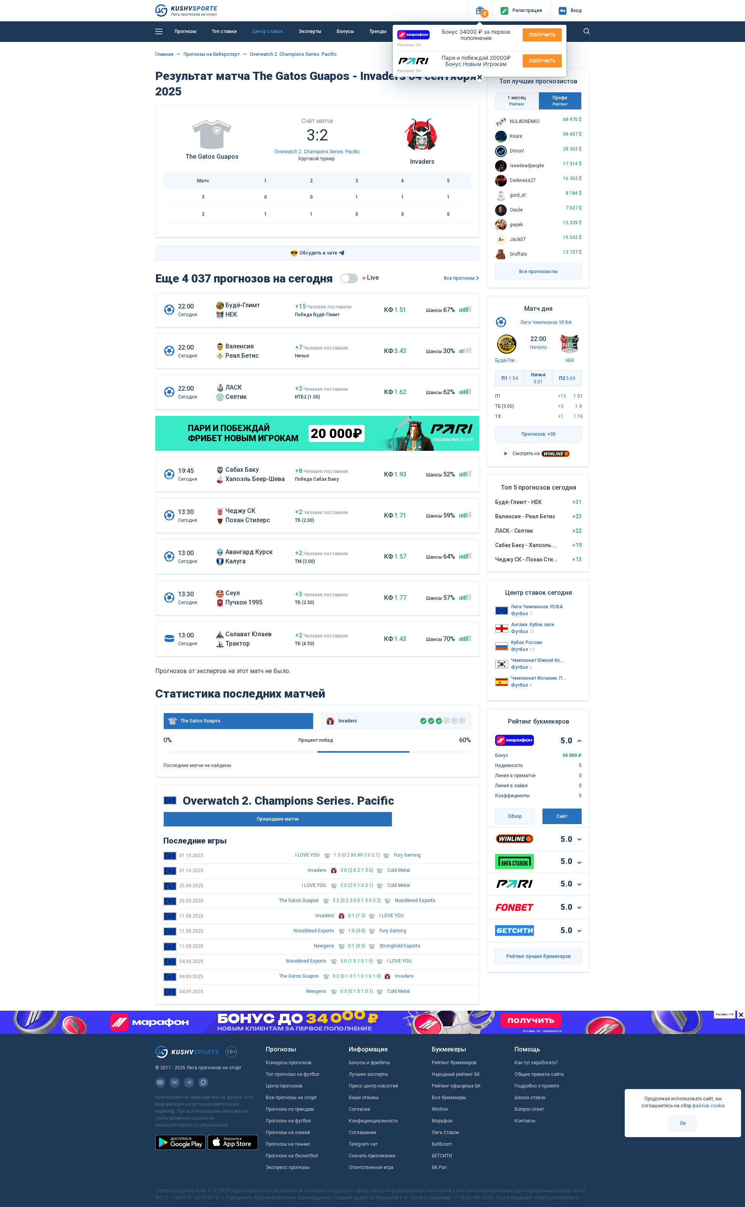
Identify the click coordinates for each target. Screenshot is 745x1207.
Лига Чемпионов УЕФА (546, 322)
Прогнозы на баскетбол (292, 1156)
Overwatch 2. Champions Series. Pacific (293, 54)
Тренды (377, 31)
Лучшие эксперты (368, 1074)
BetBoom (442, 1144)
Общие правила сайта (539, 1074)
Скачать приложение (372, 1156)
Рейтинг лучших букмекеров (538, 956)
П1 (509, 378)
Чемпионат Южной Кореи (538, 660)
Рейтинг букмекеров (454, 1062)
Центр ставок (267, 31)
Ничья (538, 378)
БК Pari (439, 1167)
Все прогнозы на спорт (291, 1097)
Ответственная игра (371, 1167)
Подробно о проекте (537, 1086)
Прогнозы (185, 31)
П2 (567, 378)
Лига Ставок (445, 1132)
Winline (440, 1109)
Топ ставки (224, 31)
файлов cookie (708, 1105)
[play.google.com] (180, 1142)
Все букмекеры (449, 1097)
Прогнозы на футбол (288, 1121)
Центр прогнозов (284, 1086)
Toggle (349, 278)
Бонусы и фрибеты (369, 1062)
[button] (480, 10)
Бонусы (345, 31)
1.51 (578, 396)
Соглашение (362, 1132)
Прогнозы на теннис (288, 1144)
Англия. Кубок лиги (532, 624)
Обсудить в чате (313, 253)
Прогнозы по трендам (290, 1109)
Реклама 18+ (409, 44)
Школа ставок (530, 1097)
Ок (683, 1123)
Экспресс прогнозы (288, 1167)
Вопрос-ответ (529, 1109)
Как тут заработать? (536, 1062)
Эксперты (310, 31)
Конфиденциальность (373, 1121)
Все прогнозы (459, 278)
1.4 (578, 406)
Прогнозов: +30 (539, 434)
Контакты (525, 1121)
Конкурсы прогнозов (289, 1062)
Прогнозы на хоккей (288, 1132)
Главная (164, 54)
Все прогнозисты (538, 271)
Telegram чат (363, 1144)
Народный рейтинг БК (456, 1074)
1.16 (578, 416)
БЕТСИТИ (442, 1156)
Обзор (515, 816)
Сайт (561, 816)
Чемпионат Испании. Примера (538, 678)
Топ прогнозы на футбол (292, 1074)
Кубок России (526, 642)
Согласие (359, 1109)
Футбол (521, 613)
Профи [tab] (560, 100)
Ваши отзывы (364, 1097)
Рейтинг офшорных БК (456, 1086)
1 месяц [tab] (517, 100)
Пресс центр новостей (373, 1086)
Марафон (442, 1121)
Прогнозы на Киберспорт (212, 54)
